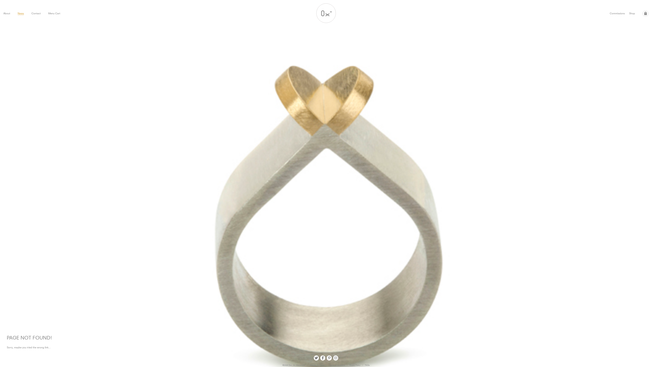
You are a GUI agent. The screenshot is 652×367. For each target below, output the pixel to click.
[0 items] (645, 14)
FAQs (367, 365)
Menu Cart (54, 13)
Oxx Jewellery (326, 13)
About (6, 13)
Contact (36, 13)
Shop (632, 13)
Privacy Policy (355, 365)
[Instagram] (335, 358)
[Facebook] (322, 358)
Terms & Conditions (337, 365)
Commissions (617, 13)
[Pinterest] (329, 358)
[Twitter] (316, 358)
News (21, 13)
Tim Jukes (321, 365)
